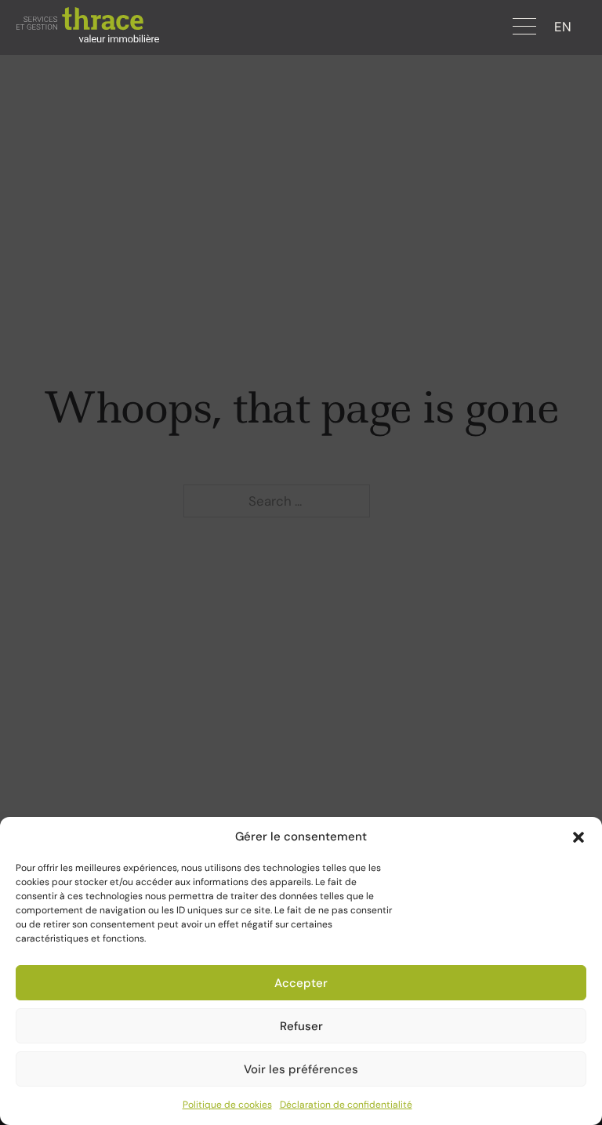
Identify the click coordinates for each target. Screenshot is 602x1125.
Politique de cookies (227, 1104)
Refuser (301, 1026)
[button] (578, 837)
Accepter (301, 983)
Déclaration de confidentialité (346, 1104)
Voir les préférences (301, 1069)
